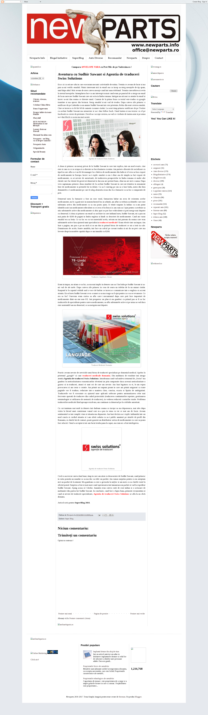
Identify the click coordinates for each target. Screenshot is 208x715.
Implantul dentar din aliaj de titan (106, 652)
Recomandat (115, 58)
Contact (159, 58)
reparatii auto (158, 207)
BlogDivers (158, 178)
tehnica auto (158, 217)
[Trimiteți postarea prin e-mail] (99, 515)
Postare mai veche (137, 614)
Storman (122, 697)
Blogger (138, 697)
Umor (155, 220)
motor (155, 194)
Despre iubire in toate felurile (42, 113)
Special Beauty (39, 152)
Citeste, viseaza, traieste (40, 100)
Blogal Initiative (58, 58)
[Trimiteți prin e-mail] (103, 515)
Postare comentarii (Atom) (79, 618)
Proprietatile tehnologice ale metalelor (98, 678)
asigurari (156, 168)
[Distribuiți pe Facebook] (110, 515)
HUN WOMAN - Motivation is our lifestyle (40, 124)
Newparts (132, 58)
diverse (156, 181)
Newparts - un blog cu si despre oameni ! (42, 140)
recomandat (157, 204)
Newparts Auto (39, 144)
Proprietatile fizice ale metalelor (96, 666)
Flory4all (37, 118)
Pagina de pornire (101, 614)
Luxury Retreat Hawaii (39, 130)
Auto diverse (158, 171)
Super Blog (69, 519)
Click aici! (35, 660)
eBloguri (156, 184)
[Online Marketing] (39, 653)
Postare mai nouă (65, 614)
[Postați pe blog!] (106, 515)
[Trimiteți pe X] (108, 515)
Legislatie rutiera (160, 191)
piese (155, 201)
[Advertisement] (101, 603)
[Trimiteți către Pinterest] (112, 515)
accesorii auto (158, 165)
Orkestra (156, 197)
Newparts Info (37, 58)
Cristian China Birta (41, 105)
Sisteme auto (158, 210)
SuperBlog (78, 58)
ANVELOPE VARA (90, 67)
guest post (157, 188)
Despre (146, 58)
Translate (169, 112)
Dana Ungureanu (40, 109)
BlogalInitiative (159, 174)
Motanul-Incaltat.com (42, 135)
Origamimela (38, 148)
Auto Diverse (96, 58)
